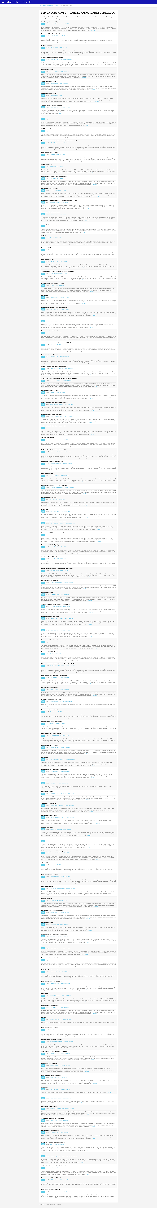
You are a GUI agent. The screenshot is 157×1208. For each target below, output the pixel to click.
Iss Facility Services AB (55, 995)
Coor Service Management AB (57, 273)
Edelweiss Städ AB (54, 47)
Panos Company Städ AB (55, 1019)
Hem (40, 5)
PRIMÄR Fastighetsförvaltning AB (58, 142)
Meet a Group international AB (56, 368)
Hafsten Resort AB (54, 178)
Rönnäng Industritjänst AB (55, 154)
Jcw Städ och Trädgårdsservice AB (58, 888)
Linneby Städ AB (54, 783)
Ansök (43, 24)
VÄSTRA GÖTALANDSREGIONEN (57, 618)
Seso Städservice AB (55, 107)
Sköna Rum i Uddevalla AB (56, 59)
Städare (56, 5)
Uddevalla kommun (55, 71)
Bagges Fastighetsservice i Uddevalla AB (59, 1156)
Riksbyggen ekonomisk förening (57, 793)
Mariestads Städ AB (55, 1168)
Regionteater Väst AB (55, 249)
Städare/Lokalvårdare (65, 24)
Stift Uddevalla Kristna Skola (56, 261)
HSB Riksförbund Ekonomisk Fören (57, 523)
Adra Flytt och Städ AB (54, 24)
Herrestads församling (55, 1089)
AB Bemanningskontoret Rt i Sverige (58, 1179)
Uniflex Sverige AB (54, 900)
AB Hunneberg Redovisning (56, 829)
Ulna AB (51, 1144)
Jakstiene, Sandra (54, 83)
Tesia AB (52, 392)
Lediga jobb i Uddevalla (18, 2)
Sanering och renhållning (48, 5)
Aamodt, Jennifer (53, 1077)
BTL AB (52, 285)
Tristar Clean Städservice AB (57, 35)
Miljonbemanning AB (54, 735)
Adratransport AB (54, 864)
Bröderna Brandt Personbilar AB (56, 805)
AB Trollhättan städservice (56, 606)
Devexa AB (52, 499)
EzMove (52, 131)
